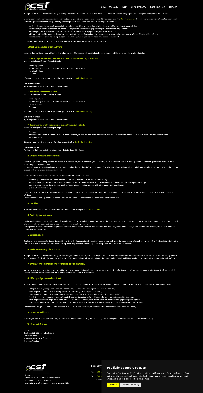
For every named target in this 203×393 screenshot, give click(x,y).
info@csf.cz (101, 376)
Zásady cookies (94, 209)
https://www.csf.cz (128, 19)
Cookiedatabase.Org (83, 78)
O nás (103, 7)
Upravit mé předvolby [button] (130, 385)
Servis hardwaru (138, 7)
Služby (124, 7)
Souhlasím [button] (113, 385)
